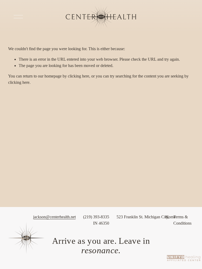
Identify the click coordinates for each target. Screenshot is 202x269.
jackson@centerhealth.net (54, 217)
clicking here (78, 76)
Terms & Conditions (182, 220)
